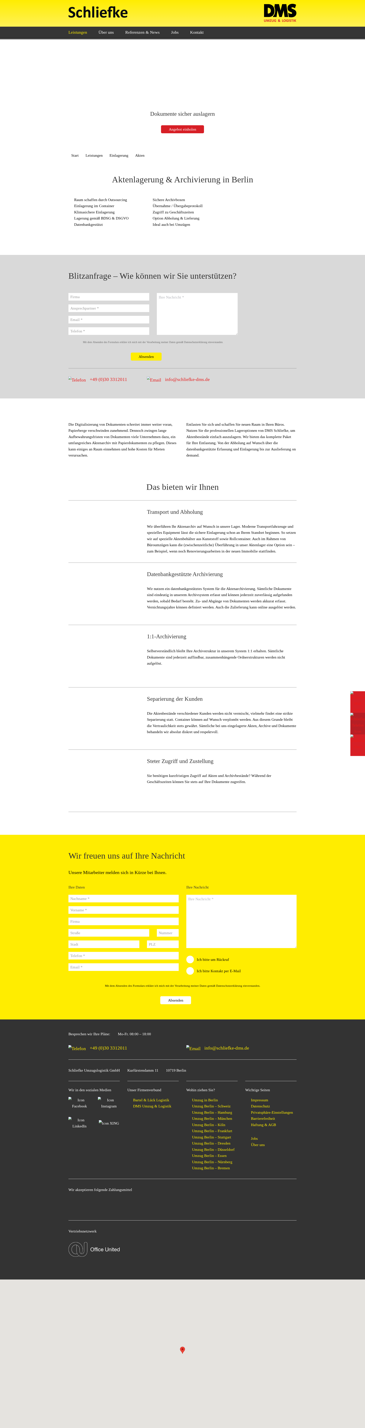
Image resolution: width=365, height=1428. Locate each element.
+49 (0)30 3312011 (108, 379)
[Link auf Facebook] (79, 1103)
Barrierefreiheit (263, 1118)
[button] (182, 1350)
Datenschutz (260, 1106)
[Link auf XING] (109, 1123)
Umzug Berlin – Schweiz (211, 1106)
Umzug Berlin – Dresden (211, 1143)
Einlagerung (119, 155)
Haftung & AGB (263, 1125)
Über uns (106, 32)
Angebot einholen (182, 129)
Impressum (259, 1100)
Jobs (175, 32)
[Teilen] (357, 745)
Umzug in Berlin (205, 1100)
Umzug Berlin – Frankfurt (212, 1131)
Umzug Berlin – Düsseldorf (213, 1149)
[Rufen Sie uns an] (357, 723)
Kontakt (197, 32)
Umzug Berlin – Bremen (211, 1168)
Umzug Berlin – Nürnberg (212, 1162)
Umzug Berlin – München (212, 1118)
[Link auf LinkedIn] (79, 1123)
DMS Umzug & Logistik (152, 1106)
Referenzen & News (142, 32)
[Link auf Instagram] (109, 1103)
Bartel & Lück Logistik (151, 1100)
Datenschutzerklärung (195, 342)
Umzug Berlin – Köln (208, 1125)
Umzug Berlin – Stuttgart (211, 1137)
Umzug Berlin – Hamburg (212, 1112)
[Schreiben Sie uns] (357, 702)
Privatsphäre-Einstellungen (272, 1112)
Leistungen (77, 32)
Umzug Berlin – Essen (209, 1155)
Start (75, 155)
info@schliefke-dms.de (187, 379)
